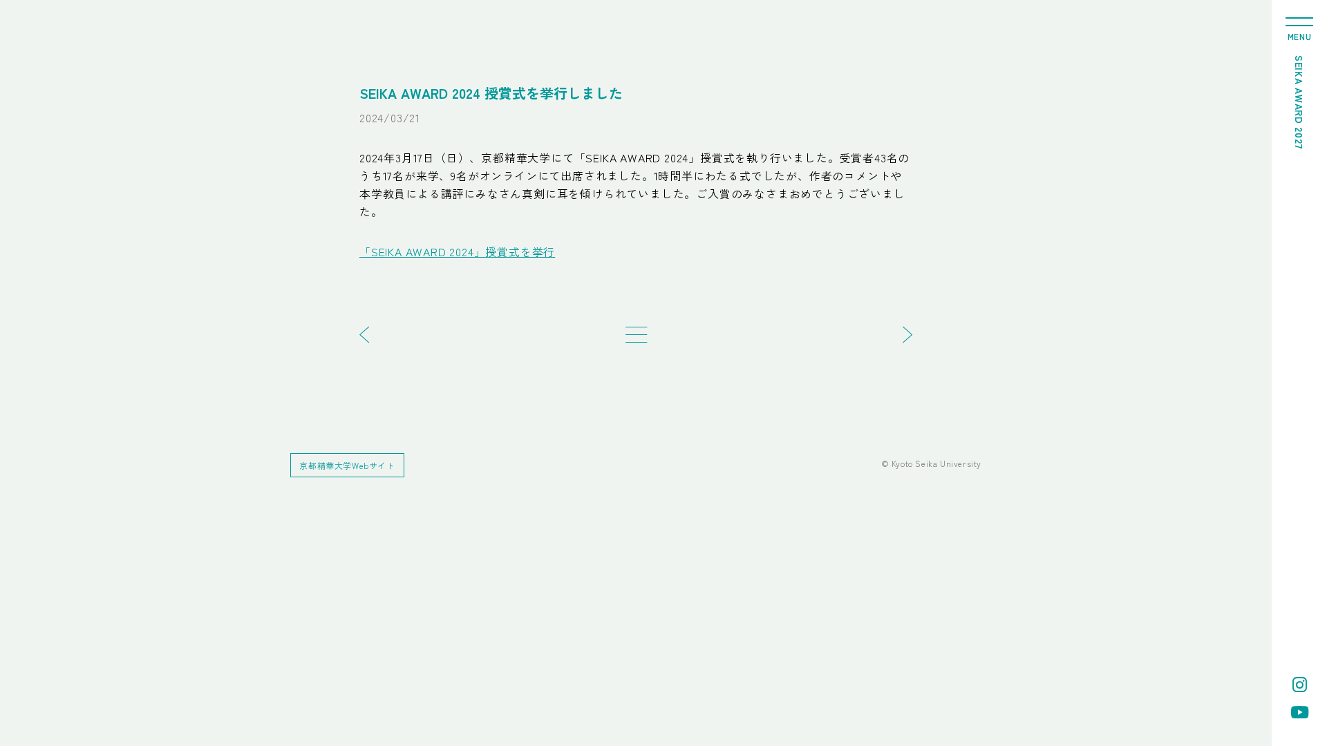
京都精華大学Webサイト (347, 465)
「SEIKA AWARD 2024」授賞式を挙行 (457, 251)
